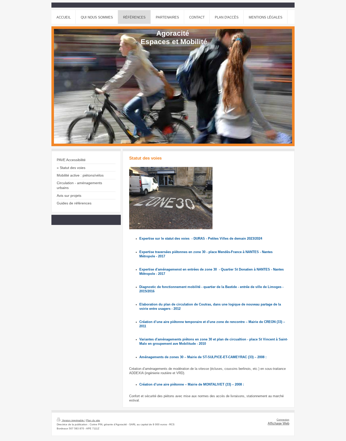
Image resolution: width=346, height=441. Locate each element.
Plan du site (93, 420)
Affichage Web (278, 423)
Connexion (283, 419)
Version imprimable (73, 420)
